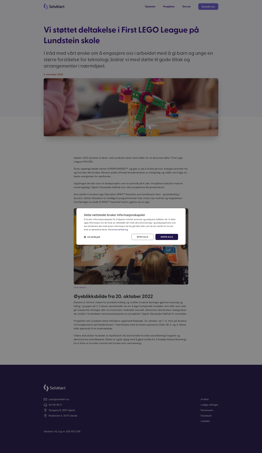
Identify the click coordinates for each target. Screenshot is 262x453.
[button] (92, 236)
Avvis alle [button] (142, 236)
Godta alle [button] (167, 236)
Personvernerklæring (118, 229)
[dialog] (131, 226)
